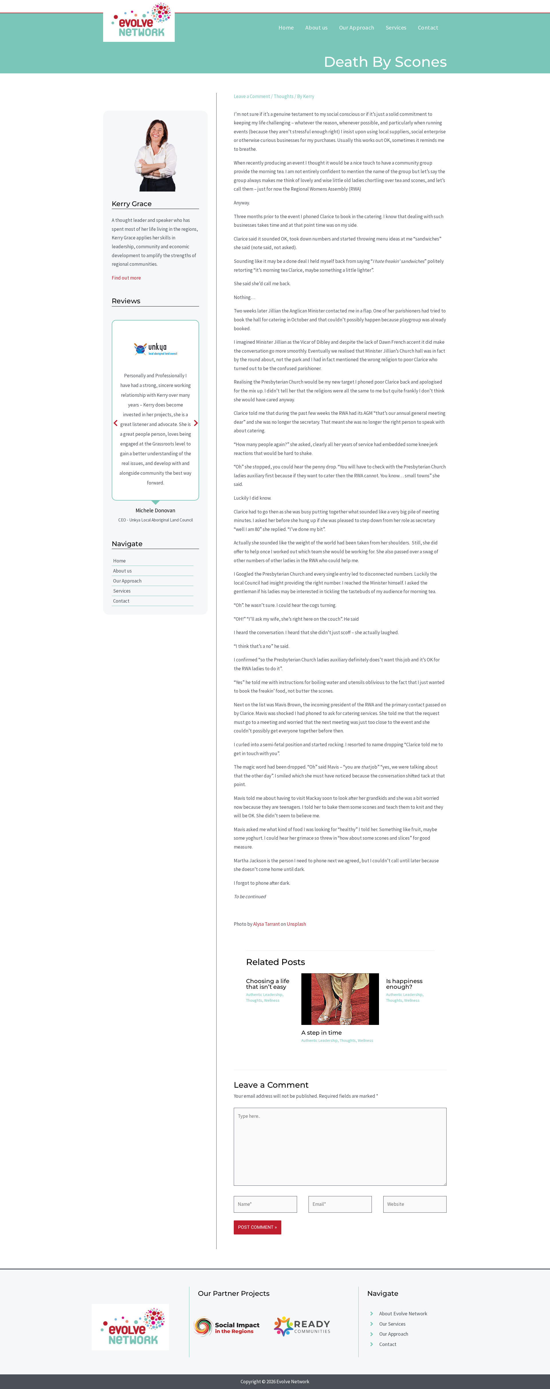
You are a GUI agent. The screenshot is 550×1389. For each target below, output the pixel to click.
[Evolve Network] (139, 20)
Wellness (272, 1000)
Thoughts (284, 96)
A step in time (321, 1032)
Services (122, 591)
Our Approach (127, 581)
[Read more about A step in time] (340, 998)
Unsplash (296, 924)
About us (122, 571)
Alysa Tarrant (266, 924)
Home (119, 561)
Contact (121, 601)
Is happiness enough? (404, 984)
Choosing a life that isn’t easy (267, 984)
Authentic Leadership (264, 994)
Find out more (126, 278)
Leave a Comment (252, 96)
